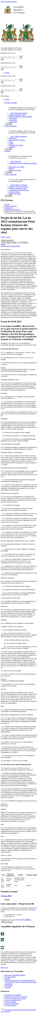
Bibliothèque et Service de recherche (16, 996)
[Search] (2, 59)
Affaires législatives (11, 206)
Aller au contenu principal (9, 1)
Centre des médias (10, 1002)
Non (29, 920)
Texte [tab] (3, 242)
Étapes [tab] (9, 242)
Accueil (7, 204)
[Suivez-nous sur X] (2, 937)
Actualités (8, 987)
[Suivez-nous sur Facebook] (2, 935)
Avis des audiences (10, 1005)
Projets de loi (9, 208)
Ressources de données (12, 1003)
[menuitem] (19, 113)
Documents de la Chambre (13, 995)
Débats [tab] (15, 242)
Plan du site (4, 967)
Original (3, 244)
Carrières (7, 978)
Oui (25, 920)
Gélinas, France (5, 237)
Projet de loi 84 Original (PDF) (10, 246)
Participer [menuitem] (8, 151)
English (7, 73)
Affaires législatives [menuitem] (11, 126)
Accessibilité (8, 985)
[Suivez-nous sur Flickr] (2, 945)
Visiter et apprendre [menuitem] (11, 174)
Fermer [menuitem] (7, 124)
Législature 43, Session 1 (12, 209)
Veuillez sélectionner (7, 240)
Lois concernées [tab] (23, 242)
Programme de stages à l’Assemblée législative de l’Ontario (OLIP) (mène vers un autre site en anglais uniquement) (21, 982)
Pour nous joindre (10, 977)
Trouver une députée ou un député (15, 998)
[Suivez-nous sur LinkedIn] (2, 941)
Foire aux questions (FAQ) (13, 1000)
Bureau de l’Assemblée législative (15, 975)
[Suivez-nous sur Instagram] (2, 931)
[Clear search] (21, 57)
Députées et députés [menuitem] (11, 103)
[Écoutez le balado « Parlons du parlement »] (2, 943)
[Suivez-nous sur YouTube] (2, 949)
